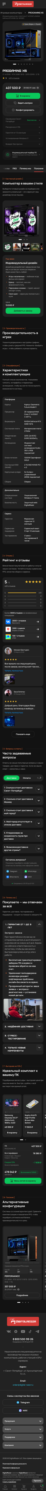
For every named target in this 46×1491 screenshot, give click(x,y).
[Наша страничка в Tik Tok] (30, 1332)
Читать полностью (14, 670)
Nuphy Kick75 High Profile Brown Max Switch (31, 1119)
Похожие (38, 168)
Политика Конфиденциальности (15, 1464)
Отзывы (6, 168)
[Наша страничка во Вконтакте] (9, 1332)
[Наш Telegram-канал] (37, 1332)
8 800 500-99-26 (23, 1339)
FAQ (15, 168)
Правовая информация (11, 1468)
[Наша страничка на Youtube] (23, 1332)
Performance (12, 1276)
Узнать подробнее (9, 1482)
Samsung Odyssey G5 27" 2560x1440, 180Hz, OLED (11, 1119)
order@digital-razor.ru (23, 1384)
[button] (14, 64)
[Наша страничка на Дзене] (16, 1332)
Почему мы (25, 168)
